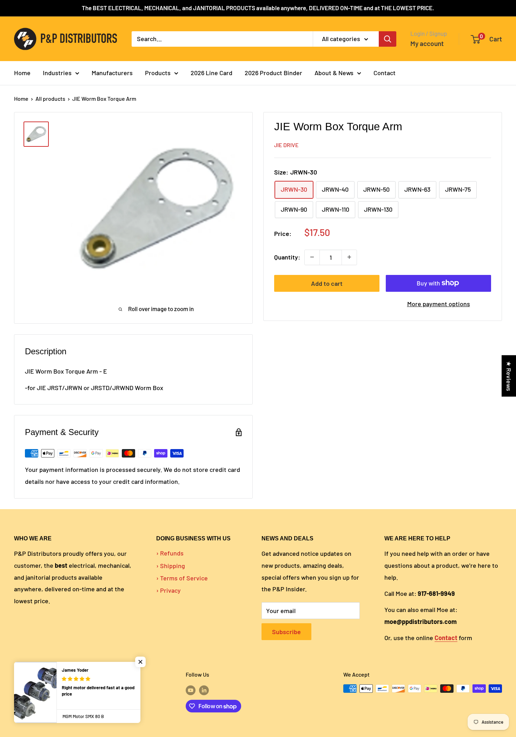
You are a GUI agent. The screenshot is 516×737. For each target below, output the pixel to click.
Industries (57, 73)
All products (50, 98)
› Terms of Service (182, 578)
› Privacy (168, 590)
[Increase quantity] (349, 257)
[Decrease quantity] (312, 257)
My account (427, 43)
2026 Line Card (211, 73)
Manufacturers (112, 73)
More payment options (438, 303)
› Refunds (170, 553)
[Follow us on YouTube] (191, 689)
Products (158, 73)
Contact (384, 73)
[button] (140, 662)
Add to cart (327, 283)
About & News (334, 73)
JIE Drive (286, 144)
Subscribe (286, 632)
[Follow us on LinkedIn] (204, 689)
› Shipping (170, 566)
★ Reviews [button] (509, 376)
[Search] (387, 38)
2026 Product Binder (273, 73)
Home (22, 73)
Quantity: (287, 257)
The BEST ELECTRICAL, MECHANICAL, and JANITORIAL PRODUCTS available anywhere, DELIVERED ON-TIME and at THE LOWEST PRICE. (258, 7)
